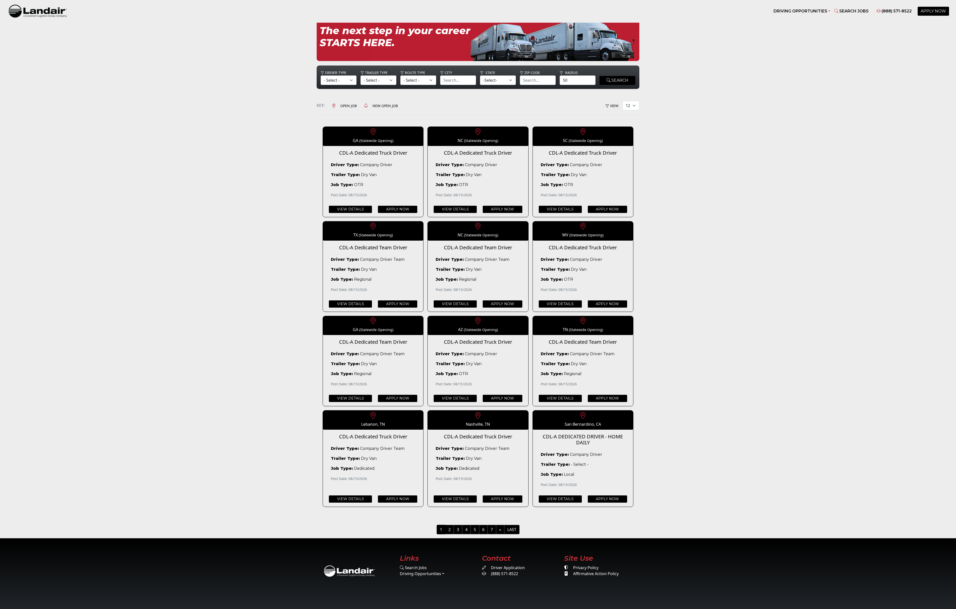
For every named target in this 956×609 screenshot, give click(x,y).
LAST (511, 529)
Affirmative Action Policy (595, 573)
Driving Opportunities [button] (800, 11)
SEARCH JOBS (853, 11)
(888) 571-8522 (896, 11)
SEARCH (619, 80)
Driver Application (507, 567)
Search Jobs (415, 567)
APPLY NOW (933, 11)
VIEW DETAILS (350, 209)
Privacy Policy (585, 567)
